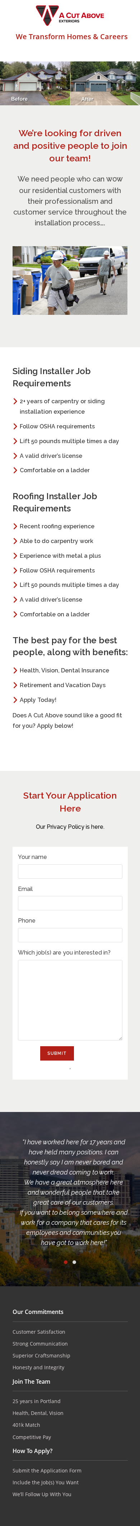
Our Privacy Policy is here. (70, 826)
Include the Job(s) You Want (46, 1482)
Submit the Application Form (47, 1470)
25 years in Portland (37, 1401)
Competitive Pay (32, 1437)
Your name (32, 857)
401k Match (26, 1424)
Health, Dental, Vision (38, 1413)
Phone (27, 920)
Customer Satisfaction (39, 1331)
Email (25, 889)
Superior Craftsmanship (41, 1355)
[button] (65, 1262)
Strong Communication (40, 1343)
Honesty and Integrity (38, 1367)
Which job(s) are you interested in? (64, 952)
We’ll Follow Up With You (42, 1494)
